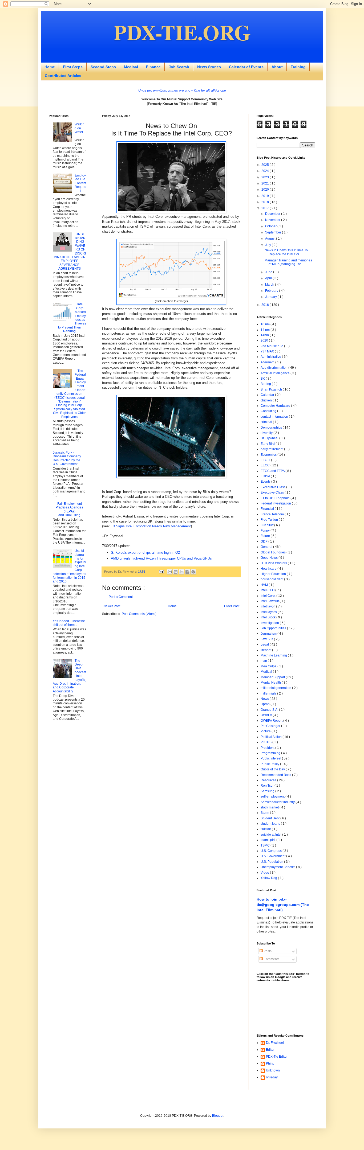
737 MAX (268, 351)
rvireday (272, 1077)
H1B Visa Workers (274, 563)
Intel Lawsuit (270, 601)
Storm (265, 813)
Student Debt (270, 818)
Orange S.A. (270, 710)
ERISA (266, 476)
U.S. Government (273, 856)
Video (265, 872)
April (269, 278)
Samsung (268, 791)
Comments (271, 959)
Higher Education (274, 574)
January (271, 297)
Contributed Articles (63, 75)
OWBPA (267, 715)
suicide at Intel (271, 834)
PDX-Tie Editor (277, 1056)
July (268, 245)
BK (263, 378)
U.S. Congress (271, 851)
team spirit (268, 840)
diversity (267, 433)
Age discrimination (274, 367)
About (277, 67)
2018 (265, 202)
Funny (265, 530)
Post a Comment (121, 597)
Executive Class (273, 492)
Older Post (231, 606)
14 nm (265, 330)
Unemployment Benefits (278, 867)
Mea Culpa (269, 666)
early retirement (272, 449)
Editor (270, 1050)
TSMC (265, 845)
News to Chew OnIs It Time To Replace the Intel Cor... (286, 252)
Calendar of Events (246, 67)
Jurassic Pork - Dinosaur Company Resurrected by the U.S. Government (67, 458)
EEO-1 (266, 460)
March (270, 284)
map (264, 661)
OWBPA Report (272, 720)
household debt (272, 579)
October (271, 226)
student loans (271, 823)
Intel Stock (268, 617)
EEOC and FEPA (273, 471)
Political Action (271, 737)
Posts (267, 951)
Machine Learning (274, 655)
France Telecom (273, 514)
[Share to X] (181, 571)
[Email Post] (160, 571)
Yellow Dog (269, 878)
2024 (265, 171)
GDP (264, 541)
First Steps (73, 67)
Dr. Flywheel (270, 438)
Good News (269, 558)
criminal (267, 422)
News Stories (209, 67)
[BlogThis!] (175, 571)
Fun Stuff (267, 525)
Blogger (217, 1116)
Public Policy (270, 764)
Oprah (265, 704)
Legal (265, 644)
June (269, 272)
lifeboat (266, 650)
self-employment (273, 796)
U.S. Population (272, 862)
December (273, 214)
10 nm (265, 324)
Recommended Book (276, 775)
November (273, 220)
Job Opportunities (274, 628)
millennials (269, 693)
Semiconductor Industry (278, 802)
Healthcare (269, 568)
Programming (271, 753)
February (272, 291)
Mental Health (271, 682)
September (273, 232)
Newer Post (111, 606)
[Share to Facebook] (187, 571)
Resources (269, 780)
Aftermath (268, 362)
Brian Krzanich (272, 389)
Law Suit (267, 639)
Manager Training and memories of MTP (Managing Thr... (288, 262)
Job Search (179, 67)
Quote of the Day (273, 769)
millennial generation (276, 688)
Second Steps (103, 67)
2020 (265, 189)
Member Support (273, 677)
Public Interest (271, 758)
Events (266, 481)
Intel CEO (268, 590)
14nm (265, 335)
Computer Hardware (276, 406)
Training (298, 67)
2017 (265, 208)
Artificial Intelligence (275, 373)
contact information (275, 416)
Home (50, 67)
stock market (270, 807)
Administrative (271, 357)
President (268, 748)
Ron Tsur (267, 785)
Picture (266, 731)
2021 (265, 183)
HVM (265, 585)
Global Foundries (273, 552)
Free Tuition (270, 519)
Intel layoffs (269, 612)
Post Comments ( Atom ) (139, 614)
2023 (265, 177)
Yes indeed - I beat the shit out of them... (69, 623)
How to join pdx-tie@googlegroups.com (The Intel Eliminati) (283, 904)
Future (266, 536)
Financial (268, 509)
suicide (266, 829)
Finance (153, 67)
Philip (270, 1063)
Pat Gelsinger (271, 726)
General (267, 547)
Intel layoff (268, 606)
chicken (267, 400)
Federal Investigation (276, 503)
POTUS (266, 742)
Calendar (268, 395)
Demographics (272, 427)
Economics (269, 455)
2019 (265, 196)
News (265, 699)
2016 (265, 305)
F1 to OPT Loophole (275, 498)
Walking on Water (79, 128)
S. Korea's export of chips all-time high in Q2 (145, 553)
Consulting (269, 411)
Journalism (269, 633)
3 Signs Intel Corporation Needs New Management (152, 526)
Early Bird (268, 444)
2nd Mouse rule (272, 346)
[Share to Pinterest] (193, 571)
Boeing (266, 384)
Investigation (270, 623)
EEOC (265, 465)
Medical (131, 67)
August (270, 238)
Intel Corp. (268, 596)
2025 (265, 165)
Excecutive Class (273, 487)
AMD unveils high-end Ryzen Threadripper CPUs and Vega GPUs (161, 558)
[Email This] (169, 571)
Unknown (273, 1070)
